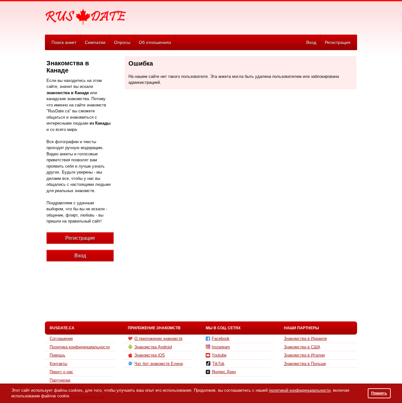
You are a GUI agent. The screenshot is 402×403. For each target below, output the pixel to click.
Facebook (221, 338)
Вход (311, 42)
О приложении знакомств (158, 338)
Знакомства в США (302, 347)
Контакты (58, 363)
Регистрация (337, 42)
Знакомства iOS (149, 355)
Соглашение (61, 338)
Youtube (219, 355)
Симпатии (95, 42)
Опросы (122, 42)
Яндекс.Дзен (224, 371)
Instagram (221, 347)
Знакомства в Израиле (305, 338)
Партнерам (60, 380)
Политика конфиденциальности (80, 347)
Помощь (57, 355)
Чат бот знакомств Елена (158, 363)
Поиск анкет (64, 42)
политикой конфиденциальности (299, 390)
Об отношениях (155, 42)
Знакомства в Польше (305, 363)
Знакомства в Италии (304, 355)
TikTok (218, 363)
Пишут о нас (61, 371)
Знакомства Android (153, 347)
